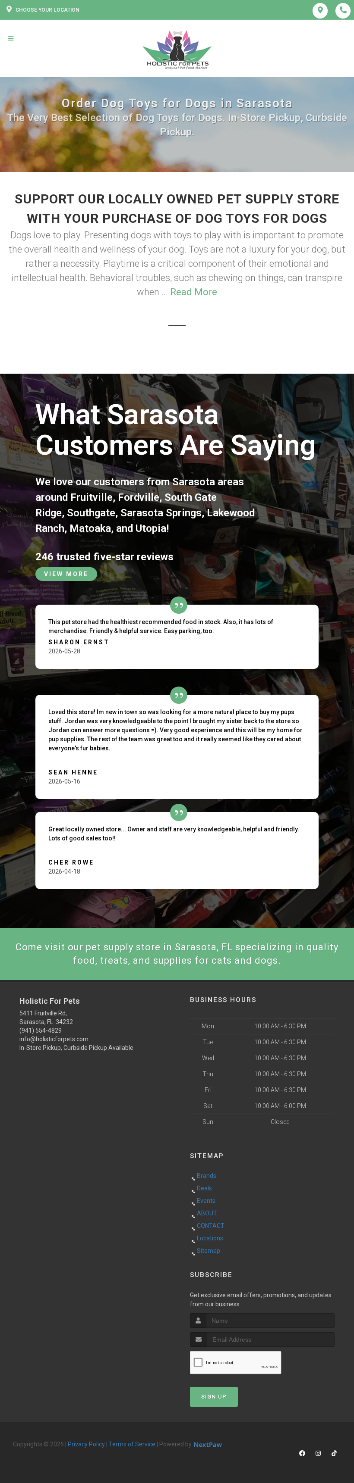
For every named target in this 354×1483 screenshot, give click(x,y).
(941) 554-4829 (40, 1030)
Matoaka (90, 528)
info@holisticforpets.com (53, 1039)
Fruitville (91, 497)
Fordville (138, 497)
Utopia (151, 528)
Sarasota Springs (161, 513)
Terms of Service (132, 1444)
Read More (193, 292)
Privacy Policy (86, 1444)
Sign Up (214, 1396)
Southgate (91, 513)
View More (66, 574)
